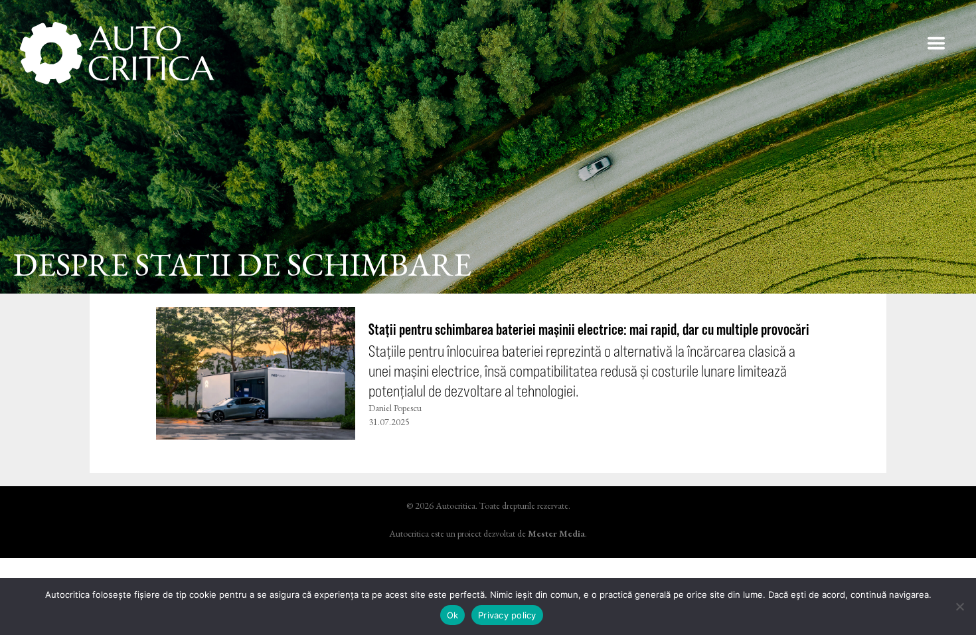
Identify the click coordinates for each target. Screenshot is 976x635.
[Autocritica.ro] (118, 53)
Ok (453, 615)
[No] (959, 606)
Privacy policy (507, 615)
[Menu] (936, 43)
